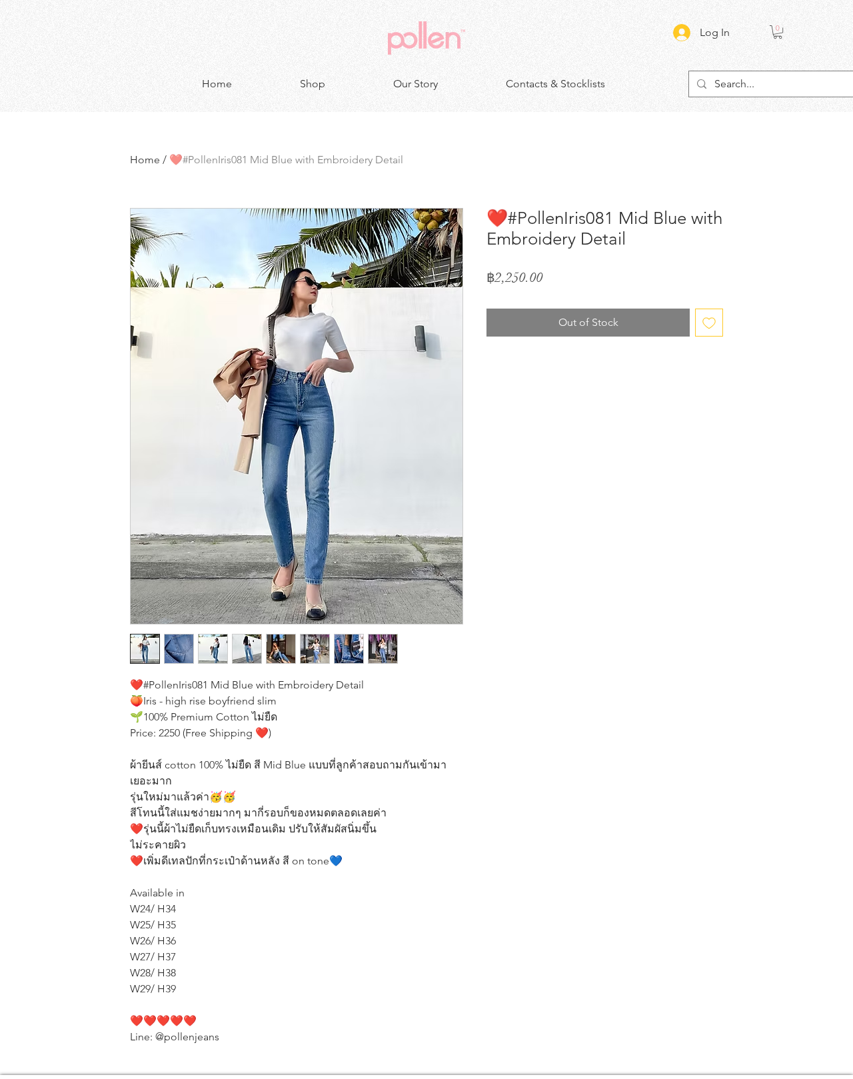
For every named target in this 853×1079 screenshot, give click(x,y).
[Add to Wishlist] (709, 323)
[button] (778, 32)
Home (145, 159)
